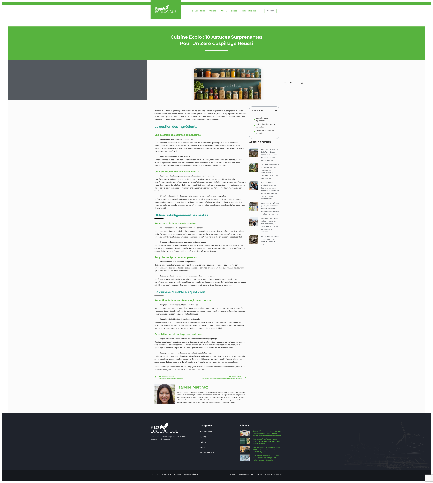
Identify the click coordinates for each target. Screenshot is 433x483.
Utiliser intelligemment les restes (265, 125)
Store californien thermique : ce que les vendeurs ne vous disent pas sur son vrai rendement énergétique (266, 433)
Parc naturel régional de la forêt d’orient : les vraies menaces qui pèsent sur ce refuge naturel (270, 154)
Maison (223, 11)
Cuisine (212, 11)
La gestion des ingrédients (262, 119)
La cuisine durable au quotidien (265, 131)
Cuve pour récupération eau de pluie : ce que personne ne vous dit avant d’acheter (266, 441)
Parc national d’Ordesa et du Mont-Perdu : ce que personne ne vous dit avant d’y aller (266, 450)
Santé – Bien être (249, 11)
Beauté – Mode (198, 11)
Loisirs (234, 11)
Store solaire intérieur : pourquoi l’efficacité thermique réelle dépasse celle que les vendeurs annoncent (270, 208)
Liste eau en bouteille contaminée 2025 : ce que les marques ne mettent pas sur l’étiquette (265, 458)
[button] (276, 110)
